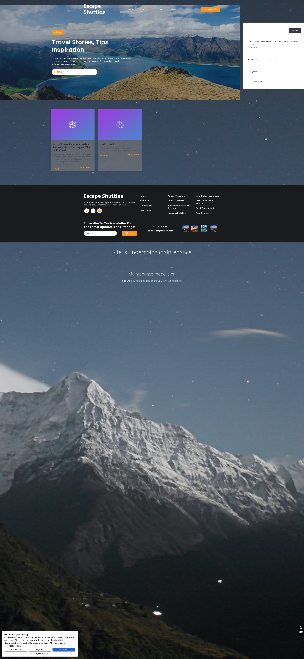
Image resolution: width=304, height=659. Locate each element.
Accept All (63, 649)
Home (58, 72)
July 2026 (253, 72)
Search (249, 27)
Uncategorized (256, 81)
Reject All (40, 649)
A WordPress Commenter (255, 60)
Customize (16, 649)
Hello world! (254, 47)
